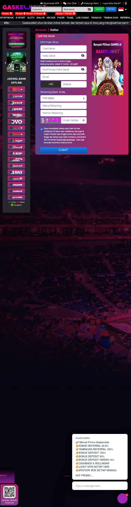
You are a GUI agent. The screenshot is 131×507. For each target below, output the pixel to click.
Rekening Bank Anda (52, 92)
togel (70, 18)
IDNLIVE (41, 18)
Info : (7, 23)
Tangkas (96, 18)
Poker (60, 18)
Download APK (51, 3)
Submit (63, 150)
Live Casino (82, 18)
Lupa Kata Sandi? (112, 3)
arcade (51, 18)
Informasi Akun (49, 42)
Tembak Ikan (111, 18)
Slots (30, 18)
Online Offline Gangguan (17, 203)
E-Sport (20, 18)
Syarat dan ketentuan (66, 140)
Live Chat (71, 3)
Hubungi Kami (91, 3)
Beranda (41, 30)
